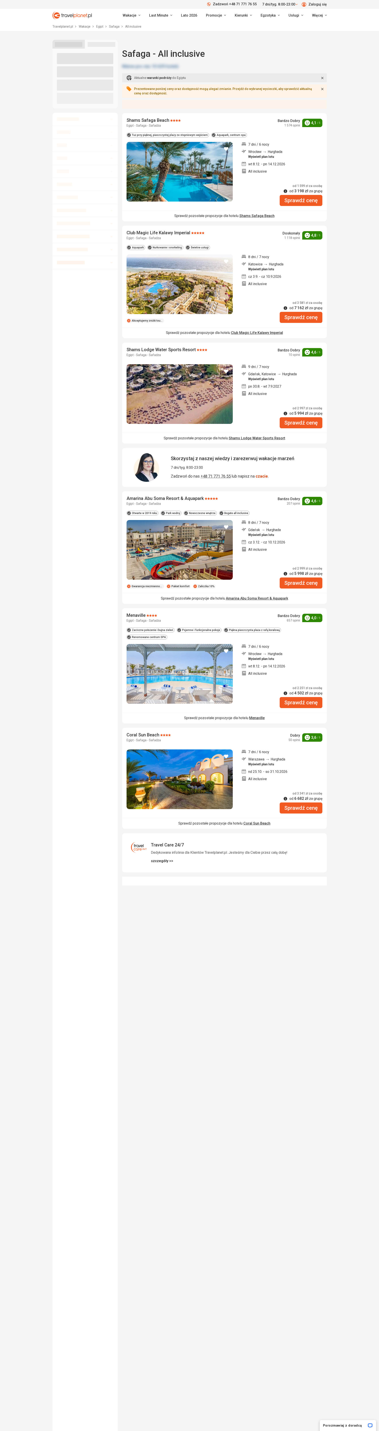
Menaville (257, 718)
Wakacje (85, 26)
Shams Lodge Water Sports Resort (257, 438)
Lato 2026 (189, 15)
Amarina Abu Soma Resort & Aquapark (257, 598)
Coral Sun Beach (256, 823)
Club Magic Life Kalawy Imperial (257, 333)
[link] (160, 15)
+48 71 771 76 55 (216, 476)
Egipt (100, 26)
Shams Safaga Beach (257, 216)
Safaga (114, 26)
